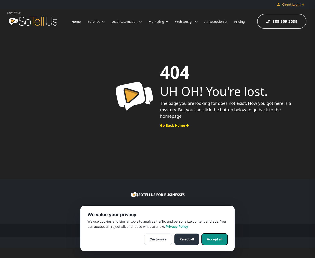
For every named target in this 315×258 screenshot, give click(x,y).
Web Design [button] (184, 21)
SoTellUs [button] (94, 21)
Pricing (239, 21)
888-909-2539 (285, 21)
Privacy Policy (177, 227)
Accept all (214, 239)
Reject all (187, 239)
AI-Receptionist (215, 21)
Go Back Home (173, 125)
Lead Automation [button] (124, 21)
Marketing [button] (156, 21)
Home (76, 21)
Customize (158, 239)
